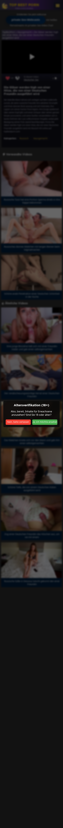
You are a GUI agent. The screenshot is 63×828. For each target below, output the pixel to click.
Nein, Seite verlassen (18, 422)
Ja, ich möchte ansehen (44, 422)
